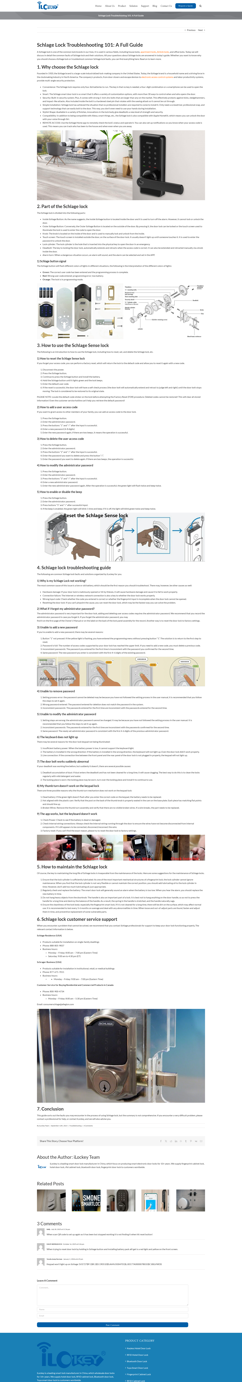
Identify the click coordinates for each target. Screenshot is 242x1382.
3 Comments (88, 1126)
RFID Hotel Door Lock (137, 1354)
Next (200, 30)
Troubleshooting (75, 1126)
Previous (191, 30)
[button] (200, 5)
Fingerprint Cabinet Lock (139, 1374)
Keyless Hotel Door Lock (139, 1348)
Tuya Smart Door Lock (137, 1367)
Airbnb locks (163, 51)
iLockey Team (44, 1126)
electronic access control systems (157, 77)
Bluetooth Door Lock (137, 1361)
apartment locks (148, 51)
